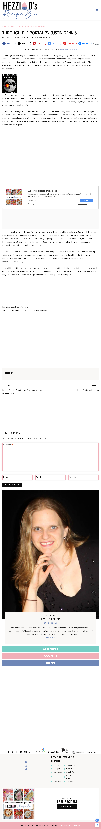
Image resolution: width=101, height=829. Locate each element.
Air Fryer (69, 782)
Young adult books (45, 37)
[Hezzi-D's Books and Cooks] (20, 10)
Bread (55, 777)
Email (39, 477)
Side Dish (57, 782)
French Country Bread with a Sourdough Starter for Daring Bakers (23, 389)
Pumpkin (57, 769)
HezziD (9, 373)
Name (6, 477)
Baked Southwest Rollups (88, 388)
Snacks (50, 663)
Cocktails (50, 656)
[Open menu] (97, 10)
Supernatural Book (32, 37)
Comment (8, 445)
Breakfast (70, 769)
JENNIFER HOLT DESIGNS (70, 825)
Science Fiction (21, 37)
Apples (56, 766)
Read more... (50, 638)
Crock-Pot (70, 772)
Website (72, 477)
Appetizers (50, 649)
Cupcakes (57, 772)
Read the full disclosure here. (69, 49)
